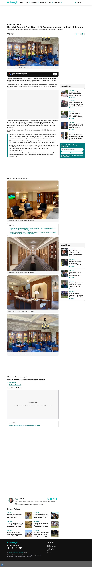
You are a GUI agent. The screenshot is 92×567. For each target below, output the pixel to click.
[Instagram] (12, 548)
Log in (79, 2)
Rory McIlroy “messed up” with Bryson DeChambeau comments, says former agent (41, 525)
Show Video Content (33, 402)
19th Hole (57, 2)
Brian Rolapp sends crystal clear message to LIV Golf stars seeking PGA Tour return (76, 263)
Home (9, 24)
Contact (48, 545)
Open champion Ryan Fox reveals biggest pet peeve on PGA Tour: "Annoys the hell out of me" (41, 515)
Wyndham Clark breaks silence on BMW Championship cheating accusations (76, 93)
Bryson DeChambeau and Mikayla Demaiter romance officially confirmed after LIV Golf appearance (76, 136)
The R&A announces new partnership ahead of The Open (24, 425)
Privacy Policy (66, 156)
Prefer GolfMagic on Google (19, 73)
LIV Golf (71, 100)
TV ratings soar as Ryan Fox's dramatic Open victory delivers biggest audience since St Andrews (41, 534)
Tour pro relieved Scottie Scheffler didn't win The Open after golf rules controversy (15, 525)
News (21, 2)
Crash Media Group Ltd (16, 552)
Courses (43, 2)
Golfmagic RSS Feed (51, 546)
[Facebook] (8, 548)
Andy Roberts (10, 33)
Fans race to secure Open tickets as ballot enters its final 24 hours (15, 534)
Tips (50, 2)
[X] (16, 548)
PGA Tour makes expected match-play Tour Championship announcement (76, 295)
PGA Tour (71, 90)
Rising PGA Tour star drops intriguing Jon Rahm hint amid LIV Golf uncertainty (76, 104)
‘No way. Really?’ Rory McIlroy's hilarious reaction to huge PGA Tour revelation (75, 115)
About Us (49, 543)
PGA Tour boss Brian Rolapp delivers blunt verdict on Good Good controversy (76, 125)
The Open (19, 24)
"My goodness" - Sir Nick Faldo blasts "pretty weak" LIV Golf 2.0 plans (75, 284)
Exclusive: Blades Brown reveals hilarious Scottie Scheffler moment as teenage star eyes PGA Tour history (76, 273)
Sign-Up (48, 552)
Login (48, 550)
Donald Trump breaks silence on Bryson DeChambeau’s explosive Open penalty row (15, 515)
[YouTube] (20, 548)
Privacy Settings (50, 549)
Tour (26, 2)
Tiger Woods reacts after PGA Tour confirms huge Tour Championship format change (75, 252)
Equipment (34, 2)
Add (55, 74)
